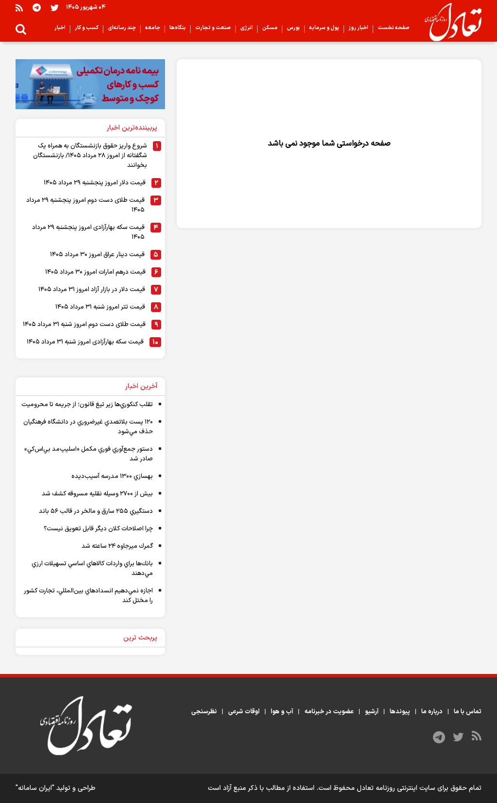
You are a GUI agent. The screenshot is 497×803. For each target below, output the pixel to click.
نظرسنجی (204, 712)
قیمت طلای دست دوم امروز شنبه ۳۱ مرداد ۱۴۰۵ (84, 324)
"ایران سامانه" (35, 788)
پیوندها (400, 712)
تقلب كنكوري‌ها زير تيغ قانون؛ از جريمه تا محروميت (87, 405)
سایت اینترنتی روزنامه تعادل (396, 788)
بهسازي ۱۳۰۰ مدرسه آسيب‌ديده (112, 476)
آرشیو (372, 712)
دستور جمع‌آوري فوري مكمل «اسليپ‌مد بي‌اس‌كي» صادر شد (88, 454)
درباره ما (432, 712)
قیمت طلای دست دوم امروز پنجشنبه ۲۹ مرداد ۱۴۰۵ (85, 205)
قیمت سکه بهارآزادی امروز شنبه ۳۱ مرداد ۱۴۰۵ (85, 342)
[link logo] (449, 22)
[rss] (19, 7)
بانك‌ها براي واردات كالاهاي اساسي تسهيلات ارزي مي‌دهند (92, 568)
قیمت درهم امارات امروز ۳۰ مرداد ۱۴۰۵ (95, 272)
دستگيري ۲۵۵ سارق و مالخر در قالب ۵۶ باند (96, 511)
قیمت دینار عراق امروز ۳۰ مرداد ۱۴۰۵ (97, 255)
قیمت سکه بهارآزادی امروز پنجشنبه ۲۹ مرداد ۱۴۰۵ (88, 232)
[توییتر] (54, 7)
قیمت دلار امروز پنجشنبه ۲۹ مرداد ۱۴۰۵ (95, 183)
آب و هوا (282, 712)
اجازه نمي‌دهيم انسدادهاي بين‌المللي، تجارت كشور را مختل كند (88, 596)
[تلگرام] (37, 7)
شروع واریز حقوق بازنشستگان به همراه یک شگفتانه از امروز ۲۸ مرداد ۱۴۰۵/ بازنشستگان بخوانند (90, 155)
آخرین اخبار (141, 386)
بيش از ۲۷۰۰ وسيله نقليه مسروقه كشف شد (97, 494)
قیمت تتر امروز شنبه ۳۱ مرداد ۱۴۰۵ (100, 307)
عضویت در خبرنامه (329, 712)
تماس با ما (467, 712)
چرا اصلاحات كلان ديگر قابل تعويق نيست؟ (98, 529)
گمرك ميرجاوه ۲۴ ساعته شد (117, 546)
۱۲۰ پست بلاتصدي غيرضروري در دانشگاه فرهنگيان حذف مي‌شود (88, 427)
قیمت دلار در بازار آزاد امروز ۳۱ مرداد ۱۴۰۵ (91, 290)
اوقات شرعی (244, 712)
